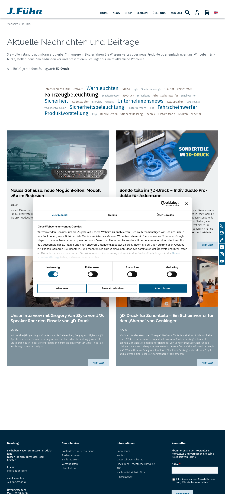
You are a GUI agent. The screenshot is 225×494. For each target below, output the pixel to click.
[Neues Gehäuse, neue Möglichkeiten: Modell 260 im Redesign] (58, 155)
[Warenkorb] (207, 12)
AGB (119, 468)
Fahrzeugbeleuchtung (71, 94)
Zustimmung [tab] (60, 214)
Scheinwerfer (188, 95)
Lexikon (142, 13)
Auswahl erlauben (112, 288)
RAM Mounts (193, 101)
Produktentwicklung (54, 108)
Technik (150, 114)
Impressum (123, 451)
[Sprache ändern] (216, 12)
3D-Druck (128, 95)
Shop (128, 13)
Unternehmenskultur (57, 89)
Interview (96, 101)
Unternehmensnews (140, 101)
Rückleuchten (109, 114)
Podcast (109, 101)
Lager (136, 89)
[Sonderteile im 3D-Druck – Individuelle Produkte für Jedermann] (167, 155)
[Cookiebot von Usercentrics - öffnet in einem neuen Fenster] (163, 203)
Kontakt (176, 13)
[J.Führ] (24, 11)
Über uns (159, 13)
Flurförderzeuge (137, 108)
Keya (95, 114)
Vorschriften (184, 89)
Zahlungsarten (70, 459)
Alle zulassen (163, 288)
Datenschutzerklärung (130, 459)
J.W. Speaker (175, 101)
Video (126, 89)
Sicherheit (56, 101)
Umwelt (78, 89)
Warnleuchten (102, 88)
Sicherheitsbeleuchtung (97, 107)
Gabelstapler (80, 101)
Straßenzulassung (131, 114)
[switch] (93, 274)
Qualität (169, 89)
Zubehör (196, 114)
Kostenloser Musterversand (78, 451)
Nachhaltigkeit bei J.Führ (131, 472)
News (116, 13)
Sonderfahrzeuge (151, 89)
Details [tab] (112, 214)
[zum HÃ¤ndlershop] (197, 12)
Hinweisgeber (125, 476)
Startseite (12, 24)
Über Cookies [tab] (165, 214)
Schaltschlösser (111, 95)
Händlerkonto (70, 468)
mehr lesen (207, 245)
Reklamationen (71, 455)
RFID (151, 108)
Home (104, 13)
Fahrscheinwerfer (177, 107)
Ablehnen (62, 288)
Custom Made (166, 114)
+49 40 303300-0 (16, 482)
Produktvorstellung (66, 113)
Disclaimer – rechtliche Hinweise (136, 464)
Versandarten (70, 464)
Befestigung (143, 95)
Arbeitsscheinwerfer (165, 95)
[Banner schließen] (186, 203)
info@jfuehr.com (17, 470)
